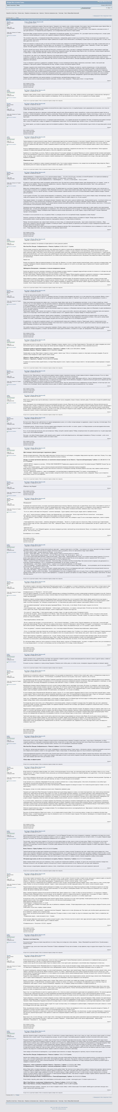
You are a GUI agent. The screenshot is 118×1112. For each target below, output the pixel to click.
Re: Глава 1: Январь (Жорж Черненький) (34, 90)
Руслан (9, 22)
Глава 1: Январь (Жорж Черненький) (33, 22)
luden (8, 90)
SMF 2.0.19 (52, 1107)
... (14, 17)
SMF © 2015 (58, 1107)
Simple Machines (64, 1107)
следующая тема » (107, 15)
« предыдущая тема (98, 15)
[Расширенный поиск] (85, 7)
